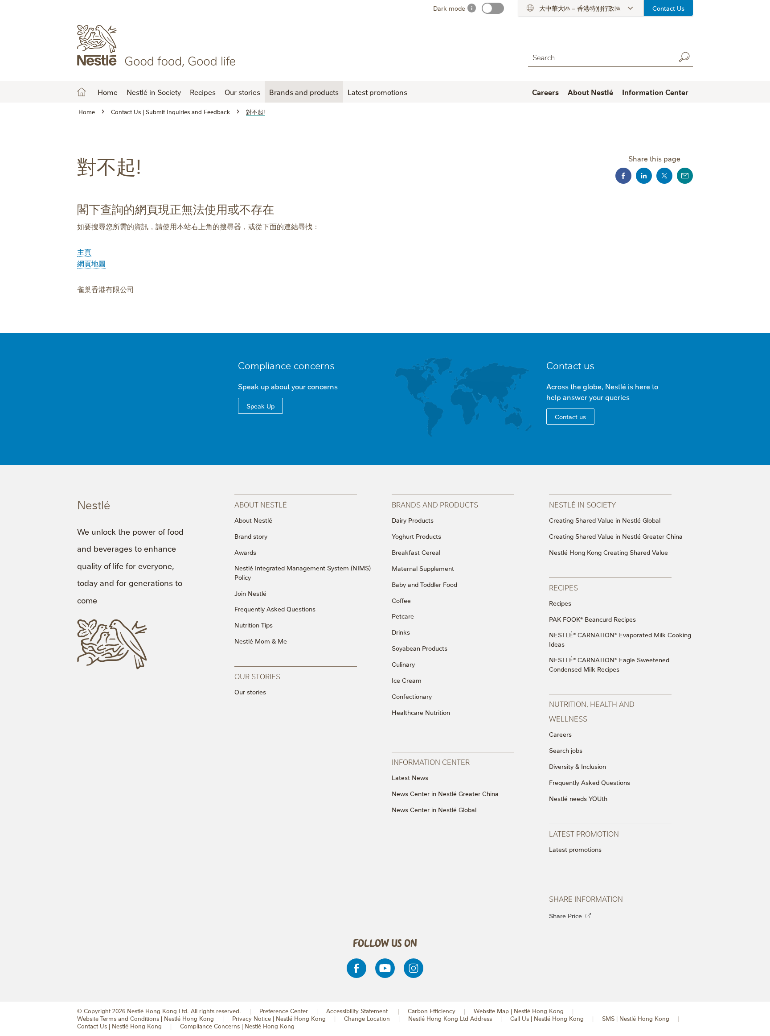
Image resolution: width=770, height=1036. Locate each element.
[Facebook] (356, 968)
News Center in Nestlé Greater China (445, 793)
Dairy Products (413, 520)
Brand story (250, 536)
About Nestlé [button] (590, 92)
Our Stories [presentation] (257, 676)
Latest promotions (575, 849)
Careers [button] (545, 92)
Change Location (367, 1018)
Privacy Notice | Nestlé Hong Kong (279, 1018)
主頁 (84, 251)
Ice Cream (407, 680)
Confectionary (412, 696)
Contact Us (668, 8)
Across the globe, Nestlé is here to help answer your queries (602, 391)
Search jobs (565, 750)
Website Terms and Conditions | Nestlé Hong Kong (145, 1018)
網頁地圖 (91, 263)
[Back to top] (752, 1020)
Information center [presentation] (431, 761)
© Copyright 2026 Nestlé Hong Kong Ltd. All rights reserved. (159, 1011)
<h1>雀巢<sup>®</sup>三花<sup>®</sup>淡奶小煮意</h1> (81, 91)
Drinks (401, 632)
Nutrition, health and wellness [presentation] (592, 710)
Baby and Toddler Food (424, 584)
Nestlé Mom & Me (260, 641)
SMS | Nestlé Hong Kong (635, 1018)
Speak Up (260, 406)
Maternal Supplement (423, 568)
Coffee (401, 600)
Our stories (242, 92)
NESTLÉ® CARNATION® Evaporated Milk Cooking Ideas (620, 639)
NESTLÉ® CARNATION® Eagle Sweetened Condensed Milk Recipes (609, 664)
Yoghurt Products (416, 536)
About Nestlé (253, 520)
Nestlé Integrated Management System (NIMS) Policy (302, 572)
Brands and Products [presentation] (435, 504)
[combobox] (599, 56)
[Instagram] (413, 968)
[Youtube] (385, 968)
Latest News (410, 777)
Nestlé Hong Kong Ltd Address (450, 1018)
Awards (245, 552)
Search (684, 57)
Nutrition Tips (253, 625)
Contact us (570, 365)
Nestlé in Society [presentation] (582, 504)
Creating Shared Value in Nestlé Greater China (616, 536)
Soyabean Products (419, 648)
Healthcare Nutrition (421, 712)
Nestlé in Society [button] (154, 92)
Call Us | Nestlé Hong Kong (547, 1018)
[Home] (158, 46)
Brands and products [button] (304, 92)
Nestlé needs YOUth (578, 798)
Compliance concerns (286, 365)
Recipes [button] (203, 92)
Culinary (403, 664)
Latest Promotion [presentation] (584, 833)
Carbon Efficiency (431, 1011)
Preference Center (283, 1011)
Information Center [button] (655, 92)
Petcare (403, 616)
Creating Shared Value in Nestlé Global (604, 520)
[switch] (493, 8)
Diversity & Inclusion (577, 766)
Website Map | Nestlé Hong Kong (519, 1011)
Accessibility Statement (357, 1011)
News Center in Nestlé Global (434, 809)
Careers (560, 734)
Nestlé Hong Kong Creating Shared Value (608, 552)
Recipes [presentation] (563, 587)
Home (108, 92)
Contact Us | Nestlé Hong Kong (119, 1026)
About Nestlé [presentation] (260, 504)
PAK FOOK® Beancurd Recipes (592, 619)
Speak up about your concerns (288, 386)
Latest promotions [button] (377, 92)
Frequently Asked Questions (274, 609)
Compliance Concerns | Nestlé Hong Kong (237, 1026)
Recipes (560, 603)
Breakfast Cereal (416, 552)
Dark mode (449, 8)
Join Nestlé (250, 593)
